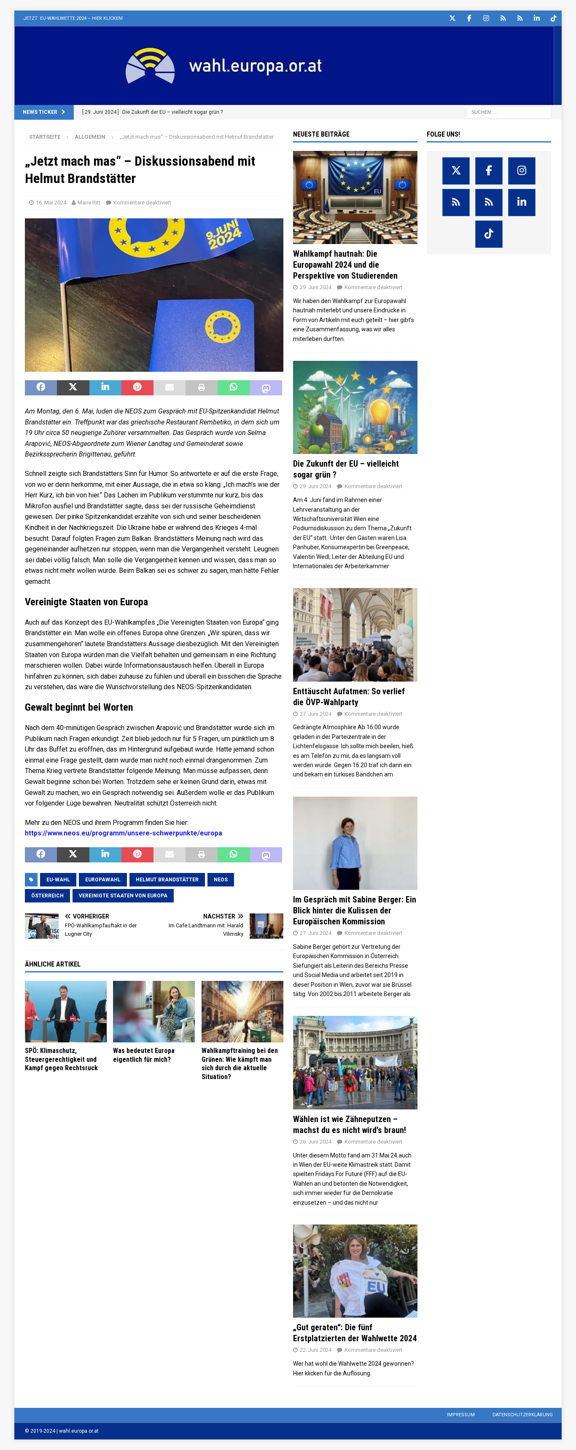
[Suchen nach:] (509, 111)
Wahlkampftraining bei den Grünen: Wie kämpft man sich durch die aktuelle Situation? (240, 1064)
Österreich (47, 896)
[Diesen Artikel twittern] (73, 387)
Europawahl (103, 880)
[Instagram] (486, 18)
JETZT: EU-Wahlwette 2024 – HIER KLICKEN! (73, 18)
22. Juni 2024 (315, 1350)
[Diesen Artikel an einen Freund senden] (169, 387)
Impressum (461, 1415)
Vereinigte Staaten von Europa (123, 896)
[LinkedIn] (537, 18)
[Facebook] (469, 18)
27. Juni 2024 (315, 714)
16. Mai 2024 (51, 202)
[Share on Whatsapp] (234, 387)
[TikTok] (553, 18)
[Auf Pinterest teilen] (137, 387)
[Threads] (520, 18)
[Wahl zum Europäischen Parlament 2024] (284, 100)
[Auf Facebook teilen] (41, 387)
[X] (452, 18)
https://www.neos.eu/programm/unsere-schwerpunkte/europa (123, 833)
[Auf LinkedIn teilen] (105, 387)
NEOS (221, 880)
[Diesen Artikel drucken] (202, 387)
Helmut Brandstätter (167, 880)
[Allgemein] (355, 197)
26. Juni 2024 (315, 1142)
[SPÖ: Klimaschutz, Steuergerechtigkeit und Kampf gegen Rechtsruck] (66, 1011)
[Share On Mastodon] (266, 387)
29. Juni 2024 (315, 287)
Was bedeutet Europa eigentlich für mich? (144, 1055)
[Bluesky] (503, 18)
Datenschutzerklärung (523, 1415)
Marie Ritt (89, 202)
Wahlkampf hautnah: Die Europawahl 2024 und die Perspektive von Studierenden (345, 265)
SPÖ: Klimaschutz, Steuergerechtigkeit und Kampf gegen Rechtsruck (61, 1059)
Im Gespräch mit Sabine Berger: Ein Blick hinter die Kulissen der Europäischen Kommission (354, 910)
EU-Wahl (58, 880)
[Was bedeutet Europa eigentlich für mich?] (154, 1011)
